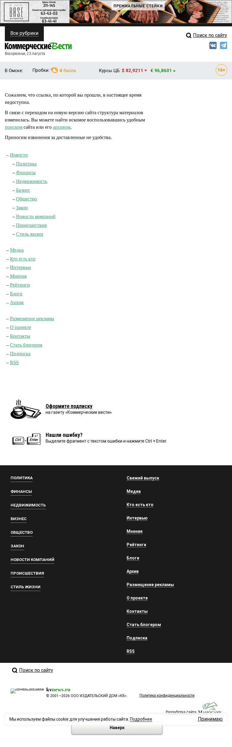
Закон (22, 207)
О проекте (20, 327)
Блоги (16, 293)
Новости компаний (36, 216)
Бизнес (23, 190)
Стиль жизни (29, 234)
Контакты (20, 336)
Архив (17, 302)
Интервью (20, 267)
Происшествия (31, 225)
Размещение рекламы (32, 318)
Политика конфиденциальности (167, 695)
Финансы (26, 172)
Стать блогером (26, 344)
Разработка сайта (181, 712)
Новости (19, 155)
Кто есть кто (22, 258)
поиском (13, 127)
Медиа (17, 250)
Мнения (18, 276)
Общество (26, 198)
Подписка (20, 353)
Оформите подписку (69, 406)
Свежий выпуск (143, 478)
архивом (61, 127)
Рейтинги (20, 284)
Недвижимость (31, 181)
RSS (14, 362)
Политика (26, 163)
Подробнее (141, 719)
